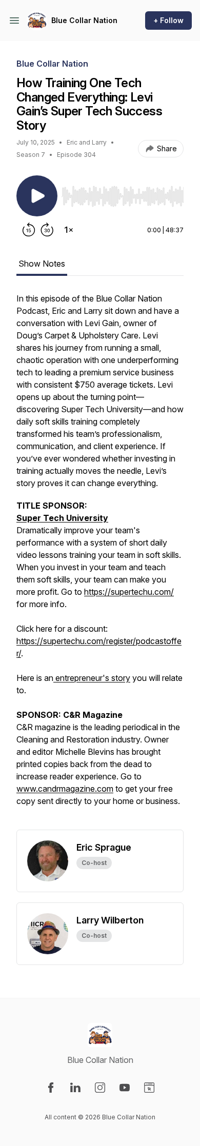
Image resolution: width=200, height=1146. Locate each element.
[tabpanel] (100, 561)
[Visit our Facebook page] (51, 1087)
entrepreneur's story (91, 678)
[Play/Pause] (36, 195)
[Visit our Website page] (149, 1087)
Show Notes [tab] (41, 263)
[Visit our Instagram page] (100, 1087)
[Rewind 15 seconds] (29, 230)
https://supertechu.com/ (129, 592)
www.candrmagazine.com (64, 788)
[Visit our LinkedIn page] (75, 1087)
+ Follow (168, 20)
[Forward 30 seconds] (47, 230)
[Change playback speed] (68, 230)
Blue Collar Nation (84, 20)
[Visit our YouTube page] (124, 1087)
